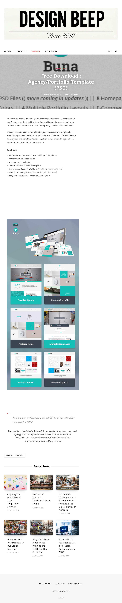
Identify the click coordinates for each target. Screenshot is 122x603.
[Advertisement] (43, 197)
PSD (65, 68)
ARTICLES (8, 51)
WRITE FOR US (51, 51)
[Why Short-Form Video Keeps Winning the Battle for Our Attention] (41, 527)
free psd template (14, 455)
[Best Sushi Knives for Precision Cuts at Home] (41, 482)
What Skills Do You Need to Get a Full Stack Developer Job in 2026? (67, 545)
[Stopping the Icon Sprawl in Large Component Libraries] (15, 482)
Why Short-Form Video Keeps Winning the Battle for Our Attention (41, 545)
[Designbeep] (61, 24)
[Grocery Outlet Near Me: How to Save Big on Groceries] (15, 527)
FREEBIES (36, 51)
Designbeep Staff (54, 95)
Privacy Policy (75, 584)
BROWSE (21, 51)
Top (62, 598)
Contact (60, 584)
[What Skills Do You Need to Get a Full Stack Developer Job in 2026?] (67, 527)
